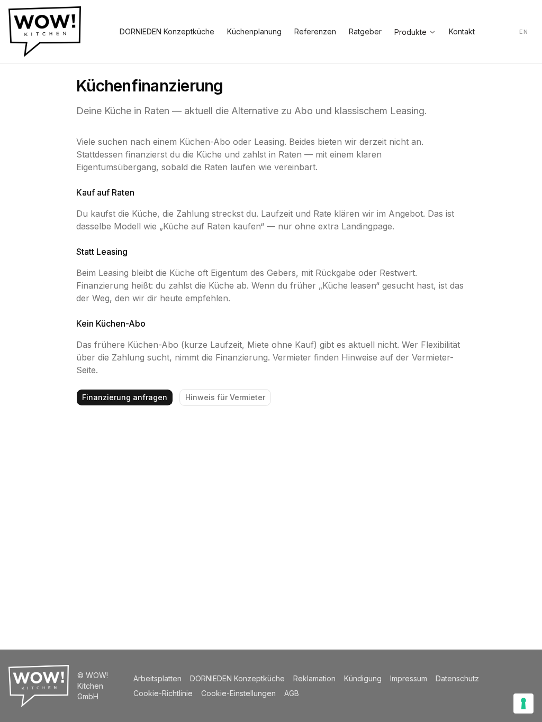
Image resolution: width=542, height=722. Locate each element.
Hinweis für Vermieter (225, 397)
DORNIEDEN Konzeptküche (167, 31)
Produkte (410, 31)
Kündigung (363, 678)
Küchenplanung (254, 31)
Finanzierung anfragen (124, 397)
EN (523, 31)
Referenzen (315, 31)
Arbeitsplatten (157, 678)
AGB (291, 693)
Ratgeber (365, 31)
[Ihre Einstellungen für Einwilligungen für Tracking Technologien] (523, 703)
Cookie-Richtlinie (163, 693)
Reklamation (314, 678)
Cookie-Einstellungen (238, 693)
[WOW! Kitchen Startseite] (44, 31)
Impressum (408, 678)
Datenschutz (457, 678)
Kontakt (462, 31)
